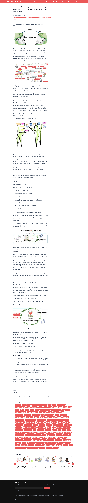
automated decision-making (57, 409)
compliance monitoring (47, 415)
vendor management (20, 447)
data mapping (65, 417)
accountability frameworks (39, 405)
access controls (18, 404)
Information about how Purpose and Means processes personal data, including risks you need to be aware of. (32, 495)
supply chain (18, 445)
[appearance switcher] (71, 498)
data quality (48, 422)
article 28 (60, 407)
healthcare (64, 430)
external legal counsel (19, 430)
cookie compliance (64, 414)
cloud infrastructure (36, 414)
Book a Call (78, 1)
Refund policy (61, 495)
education (69, 424)
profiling (58, 437)
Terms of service (54, 495)
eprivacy (49, 427)
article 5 (27, 409)
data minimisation (20, 420)
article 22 (50, 407)
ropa (16, 442)
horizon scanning (20, 432)
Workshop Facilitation (37, 17)
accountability (26, 405)
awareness (67, 409)
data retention (60, 422)
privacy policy (44, 437)
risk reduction (67, 440)
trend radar (65, 445)
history (69, 430)
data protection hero (30, 422)
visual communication (32, 447)
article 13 (45, 407)
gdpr (34, 430)
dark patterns (36, 417)
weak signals (42, 447)
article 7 (36, 409)
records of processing (39, 440)
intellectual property (67, 432)
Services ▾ (43, 1)
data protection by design (53, 420)
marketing (65, 435)
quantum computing (28, 440)
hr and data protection (30, 432)
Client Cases (58, 1)
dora (61, 424)
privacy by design (25, 437)
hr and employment (40, 432)
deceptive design (42, 424)
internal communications (20, 435)
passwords (17, 437)
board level (50, 412)
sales (20, 442)
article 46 (22, 409)
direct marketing (56, 424)
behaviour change (32, 412)
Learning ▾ (64, 1)
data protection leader (40, 422)
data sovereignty (19, 425)
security (24, 442)
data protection (41, 420)
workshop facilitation (52, 448)
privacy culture (36, 437)
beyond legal (42, 412)
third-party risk (37, 445)
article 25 (55, 407)
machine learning (59, 435)
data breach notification (51, 417)
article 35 (17, 409)
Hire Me (73, 1)
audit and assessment (45, 410)
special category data (40, 442)
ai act (49, 404)
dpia (65, 425)
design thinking (49, 424)
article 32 (70, 407)
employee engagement (29, 427)
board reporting (56, 412)
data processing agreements (30, 419)
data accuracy (43, 417)
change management (19, 414)
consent (57, 414)
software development (31, 442)
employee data (18, 427)
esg (53, 427)
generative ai (47, 430)
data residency (54, 422)
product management (52, 437)
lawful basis (37, 435)
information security (59, 432)
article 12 (40, 407)
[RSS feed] (69, 498)
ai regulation (34, 407)
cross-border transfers (20, 417)
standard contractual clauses (50, 442)
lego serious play (50, 435)
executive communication (63, 427)
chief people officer (27, 414)
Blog (54, 1)
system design (31, 445)
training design (50, 445)
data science (67, 422)
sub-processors (67, 442)
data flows (59, 417)
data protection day (20, 422)
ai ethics (53, 404)
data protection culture (64, 419)
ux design (70, 445)
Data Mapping (30, 17)
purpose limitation (19, 440)
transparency (59, 445)
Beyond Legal (16, 17)
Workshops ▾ (49, 1)
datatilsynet (35, 424)
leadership (44, 435)
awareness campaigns (21, 412)
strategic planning (60, 442)
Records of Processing (23, 17)
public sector (64, 437)
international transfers (29, 435)
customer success (30, 417)
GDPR (15, 19)
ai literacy (28, 407)
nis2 (69, 435)
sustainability (24, 445)
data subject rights (28, 425)
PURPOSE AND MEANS (15, 1)
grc (59, 430)
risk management (58, 440)
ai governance (61, 405)
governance (54, 430)
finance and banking (28, 430)
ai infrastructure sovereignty (20, 407)
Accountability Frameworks (46, 17)
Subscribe (47, 487)
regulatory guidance (50, 440)
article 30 (65, 407)
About (69, 1)
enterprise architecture (42, 427)
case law (62, 412)
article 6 (32, 409)
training (43, 445)
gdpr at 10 (40, 430)
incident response (50, 432)
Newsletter (37, 1)
